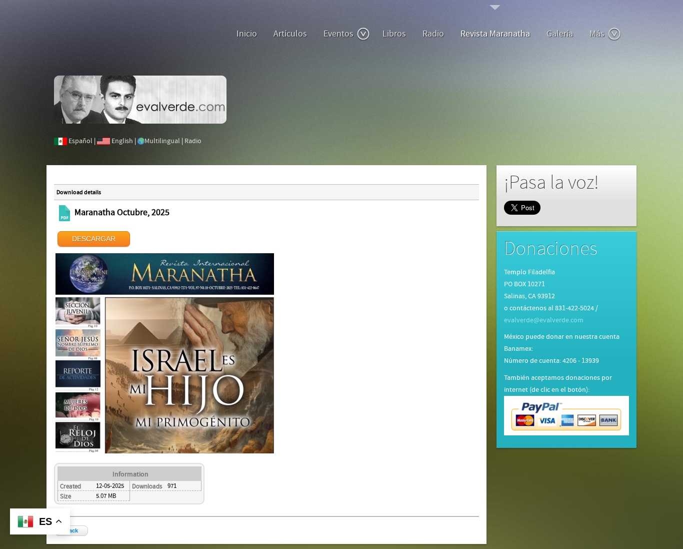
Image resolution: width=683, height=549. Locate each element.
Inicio (246, 34)
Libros (394, 34)
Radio (433, 34)
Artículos (290, 34)
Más (597, 34)
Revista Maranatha (495, 34)
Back (71, 530)
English (122, 141)
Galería (559, 34)
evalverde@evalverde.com (544, 320)
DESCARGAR (94, 239)
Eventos (339, 34)
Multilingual (162, 141)
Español (80, 141)
